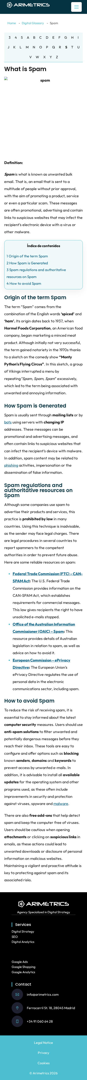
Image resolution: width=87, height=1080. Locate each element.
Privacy (43, 1053)
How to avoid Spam (24, 283)
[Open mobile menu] (76, 7)
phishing (11, 465)
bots (8, 422)
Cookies (44, 1063)
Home (11, 23)
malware (60, 803)
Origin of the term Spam (27, 256)
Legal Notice (43, 1042)
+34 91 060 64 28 (40, 1021)
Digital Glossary (33, 23)
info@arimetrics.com (43, 994)
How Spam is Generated (27, 263)
